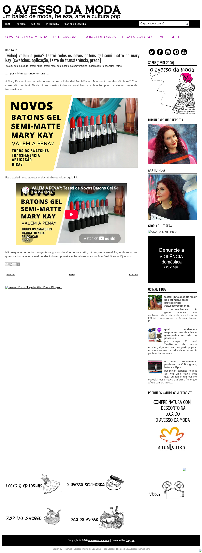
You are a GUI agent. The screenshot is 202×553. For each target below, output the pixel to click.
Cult (175, 37)
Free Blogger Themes (113, 549)
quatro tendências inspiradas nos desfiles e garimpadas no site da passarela (180, 334)
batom (9, 66)
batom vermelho (78, 66)
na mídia (21, 24)
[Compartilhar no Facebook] (18, 264)
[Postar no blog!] (11, 264)
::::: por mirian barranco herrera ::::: (27, 73)
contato (35, 24)
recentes (11, 274)
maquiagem (95, 66)
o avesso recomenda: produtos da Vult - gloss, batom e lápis (180, 364)
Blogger (130, 540)
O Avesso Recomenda (26, 37)
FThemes (67, 549)
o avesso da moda (98, 540)
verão (119, 66)
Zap (161, 37)
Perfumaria (65, 37)
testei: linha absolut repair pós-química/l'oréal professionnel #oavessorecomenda (180, 301)
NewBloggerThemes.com (137, 549)
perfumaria (52, 24)
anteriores (133, 274)
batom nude (36, 66)
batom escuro (21, 66)
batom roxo (63, 66)
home (8, 24)
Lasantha (96, 549)
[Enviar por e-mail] (7, 264)
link (76, 177)
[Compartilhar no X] (15, 264)
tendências (108, 66)
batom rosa (50, 66)
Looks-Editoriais (99, 37)
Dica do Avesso (137, 37)
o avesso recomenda (75, 24)
